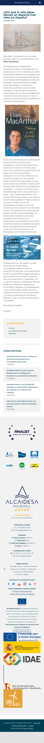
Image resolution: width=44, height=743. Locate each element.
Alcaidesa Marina (22, 3)
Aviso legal (36, 723)
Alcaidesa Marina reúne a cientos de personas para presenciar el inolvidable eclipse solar (22, 359)
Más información (22, 631)
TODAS (11, 328)
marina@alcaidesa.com (23, 530)
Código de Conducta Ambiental (22, 594)
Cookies (31, 725)
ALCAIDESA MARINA (17, 331)
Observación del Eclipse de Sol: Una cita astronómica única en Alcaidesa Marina (22, 403)
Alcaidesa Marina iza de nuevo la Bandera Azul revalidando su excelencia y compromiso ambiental (22, 373)
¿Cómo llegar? (23, 574)
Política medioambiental (22, 591)
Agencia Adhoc (28, 728)
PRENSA (12, 334)
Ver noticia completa (12, 305)
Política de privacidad (19, 725)
